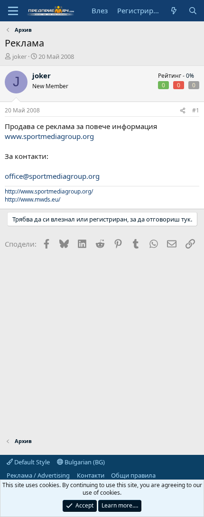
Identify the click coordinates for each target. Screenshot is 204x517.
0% (190, 76)
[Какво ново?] (174, 10)
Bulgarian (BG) (84, 462)
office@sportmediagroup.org (52, 176)
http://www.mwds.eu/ (32, 199)
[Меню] (13, 10)
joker (19, 56)
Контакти (90, 475)
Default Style (31, 462)
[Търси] (193, 10)
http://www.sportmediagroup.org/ (49, 191)
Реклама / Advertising (38, 475)
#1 (195, 110)
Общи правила (133, 475)
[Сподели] (182, 110)
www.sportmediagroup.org (49, 136)
